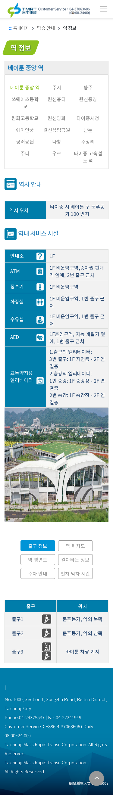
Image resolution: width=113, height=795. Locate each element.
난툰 (88, 129)
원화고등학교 (25, 118)
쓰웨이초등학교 (25, 102)
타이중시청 (88, 118)
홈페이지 (21, 28)
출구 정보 (37, 545)
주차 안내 (37, 573)
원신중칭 (88, 99)
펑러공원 (25, 141)
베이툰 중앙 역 (25, 87)
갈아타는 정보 (75, 559)
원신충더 (57, 99)
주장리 (88, 141)
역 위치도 (75, 545)
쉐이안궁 (25, 129)
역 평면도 (37, 559)
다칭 (56, 141)
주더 (25, 153)
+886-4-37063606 (63, 726)
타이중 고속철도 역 (88, 157)
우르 (56, 153)
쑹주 (88, 87)
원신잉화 (57, 118)
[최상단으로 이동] (96, 779)
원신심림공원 (56, 129)
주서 (56, 87)
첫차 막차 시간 (75, 573)
